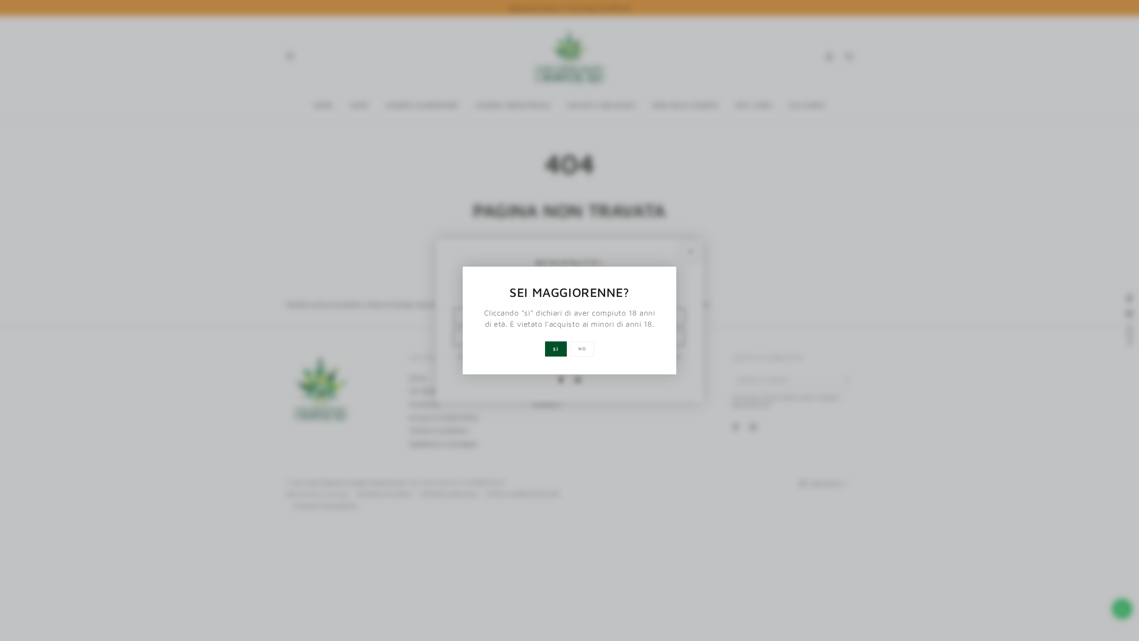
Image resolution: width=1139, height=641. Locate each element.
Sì (556, 349)
